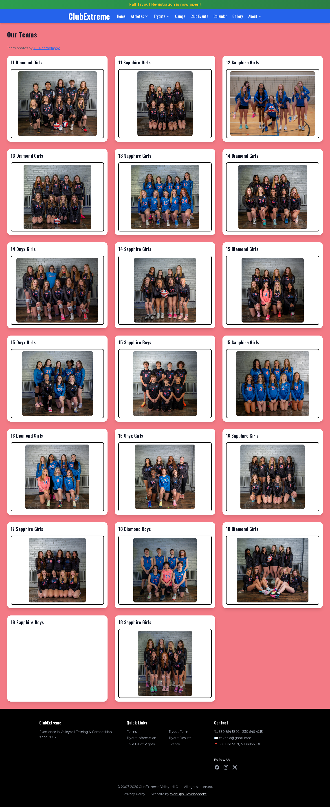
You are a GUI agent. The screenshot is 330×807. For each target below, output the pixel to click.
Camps (180, 16)
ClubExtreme (89, 16)
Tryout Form (178, 732)
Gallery (237, 16)
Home (121, 16)
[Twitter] (235, 767)
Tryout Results (180, 738)
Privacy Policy (134, 794)
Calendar (220, 16)
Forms (132, 732)
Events (174, 744)
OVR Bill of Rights (141, 744)
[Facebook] (217, 767)
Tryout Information (141, 738)
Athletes (137, 16)
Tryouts (159, 16)
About (252, 16)
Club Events (199, 16)
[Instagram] (226, 767)
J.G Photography (46, 48)
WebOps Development (188, 794)
